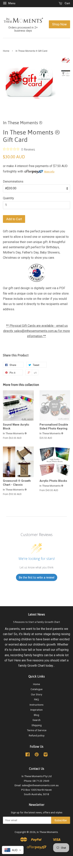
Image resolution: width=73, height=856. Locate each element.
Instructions (36, 704)
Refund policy (36, 735)
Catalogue (36, 689)
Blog (36, 714)
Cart (67, 3)
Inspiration (36, 709)
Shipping (37, 725)
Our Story (36, 694)
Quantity (8, 198)
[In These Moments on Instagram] (45, 755)
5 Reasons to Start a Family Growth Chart (36, 621)
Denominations (13, 181)
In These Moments (47, 832)
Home (6, 50)
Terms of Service (36, 730)
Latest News (36, 614)
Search (36, 720)
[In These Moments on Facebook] (27, 755)
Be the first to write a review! (36, 577)
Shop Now (59, 24)
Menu (11, 3)
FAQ (36, 699)
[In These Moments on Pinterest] (36, 755)
